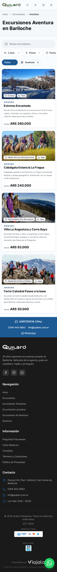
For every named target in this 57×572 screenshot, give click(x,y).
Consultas (8, 450)
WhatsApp (30, 333)
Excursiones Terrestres (14, 403)
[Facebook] (6, 372)
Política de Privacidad (14, 462)
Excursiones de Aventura (15, 415)
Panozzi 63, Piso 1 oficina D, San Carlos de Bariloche (30, 482)
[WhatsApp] (22, 372)
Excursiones (9, 398)
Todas (8, 12)
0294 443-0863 (16, 327)
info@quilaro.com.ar (38, 327)
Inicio (5, 392)
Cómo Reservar (10, 445)
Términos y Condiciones (15, 456)
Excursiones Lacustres (14, 409)
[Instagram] (14, 372)
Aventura (20, 12)
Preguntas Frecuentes (14, 439)
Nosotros (7, 421)
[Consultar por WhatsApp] (49, 563)
